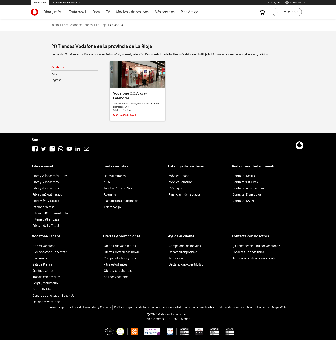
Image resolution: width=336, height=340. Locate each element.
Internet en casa (43, 207)
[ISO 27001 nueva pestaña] (182, 331)
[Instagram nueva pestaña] (52, 151)
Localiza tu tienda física (248, 252)
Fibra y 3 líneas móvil (46, 182)
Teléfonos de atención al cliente (254, 258)
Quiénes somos (43, 271)
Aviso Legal (57, 307)
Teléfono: (117, 115)
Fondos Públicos (258, 307)
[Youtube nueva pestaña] (69, 151)
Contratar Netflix (244, 176)
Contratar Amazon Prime (249, 188)
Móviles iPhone (179, 176)
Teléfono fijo (112, 207)
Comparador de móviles (185, 246)
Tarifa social (176, 258)
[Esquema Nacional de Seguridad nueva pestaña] (168, 331)
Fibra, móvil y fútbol (46, 226)
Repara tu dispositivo (183, 252)
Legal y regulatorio (45, 283)
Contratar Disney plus (247, 194)
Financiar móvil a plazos (184, 194)
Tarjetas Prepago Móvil (119, 188)
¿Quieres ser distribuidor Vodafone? (256, 246)
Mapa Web (279, 307)
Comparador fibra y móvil (120, 258)
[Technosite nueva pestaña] (150, 331)
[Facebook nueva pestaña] (35, 151)
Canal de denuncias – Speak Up (54, 295)
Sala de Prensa (42, 264)
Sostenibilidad (42, 289)
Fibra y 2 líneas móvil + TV (50, 176)
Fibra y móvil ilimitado (47, 194)
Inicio (55, 25)
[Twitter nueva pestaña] (43, 151)
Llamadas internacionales (121, 201)
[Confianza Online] (113, 331)
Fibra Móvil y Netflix (46, 201)
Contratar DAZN (243, 201)
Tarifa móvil (77, 12)
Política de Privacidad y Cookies (89, 307)
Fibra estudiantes (115, 264)
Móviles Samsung (180, 182)
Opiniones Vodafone (46, 302)
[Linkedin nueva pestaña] (78, 151)
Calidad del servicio (231, 307)
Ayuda (276, 2)
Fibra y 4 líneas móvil (46, 188)
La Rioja (101, 25)
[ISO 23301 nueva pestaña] (228, 331)
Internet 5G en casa (46, 219)
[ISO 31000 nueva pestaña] (212, 331)
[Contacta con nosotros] (86, 151)
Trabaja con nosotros (46, 277)
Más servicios (165, 12)
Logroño (56, 80)
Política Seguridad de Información (137, 307)
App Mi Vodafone (44, 246)
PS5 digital (176, 188)
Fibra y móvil (53, 12)
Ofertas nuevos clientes (120, 246)
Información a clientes (199, 307)
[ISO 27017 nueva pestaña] (197, 331)
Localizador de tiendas (77, 25)
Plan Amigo (189, 12)
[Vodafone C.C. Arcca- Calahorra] (137, 74)
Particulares (40, 2)
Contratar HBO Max (245, 182)
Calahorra (57, 67)
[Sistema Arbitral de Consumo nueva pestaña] (132, 331)
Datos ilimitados (115, 176)
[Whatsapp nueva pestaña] (61, 151)
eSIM (107, 182)
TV (108, 12)
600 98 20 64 (129, 115)
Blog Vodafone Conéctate (50, 252)
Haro (54, 73)
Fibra (96, 12)
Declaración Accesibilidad (186, 264)
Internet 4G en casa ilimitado (52, 213)
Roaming (110, 194)
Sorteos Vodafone (116, 277)
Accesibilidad (172, 307)
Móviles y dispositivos (132, 12)
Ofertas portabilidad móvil (121, 252)
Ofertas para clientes (118, 271)
